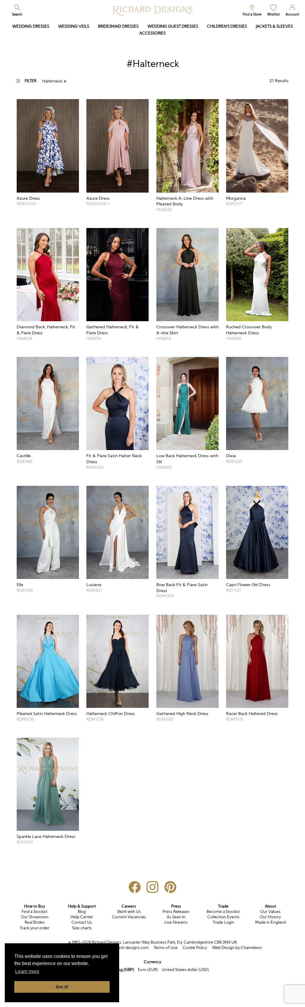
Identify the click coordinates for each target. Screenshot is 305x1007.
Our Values (270, 911)
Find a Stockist (34, 911)
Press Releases (176, 911)
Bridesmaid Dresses (118, 26)
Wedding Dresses (30, 26)
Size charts (82, 928)
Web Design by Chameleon (237, 947)
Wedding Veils (73, 26)
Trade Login (223, 922)
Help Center (82, 917)
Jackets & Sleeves (274, 26)
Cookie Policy (195, 947)
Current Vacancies (129, 917)
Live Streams (176, 922)
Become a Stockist (223, 911)
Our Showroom (35, 917)
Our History (270, 917)
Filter (30, 81)
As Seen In (176, 917)
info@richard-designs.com (124, 947)
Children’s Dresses (227, 26)
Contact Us (81, 922)
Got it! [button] (62, 986)
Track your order (34, 928)
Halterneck (52, 81)
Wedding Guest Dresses (172, 26)
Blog (82, 911)
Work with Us (129, 911)
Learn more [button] (27, 971)
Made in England (270, 922)
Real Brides (35, 922)
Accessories (152, 33)
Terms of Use (166, 947)
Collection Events (223, 917)
